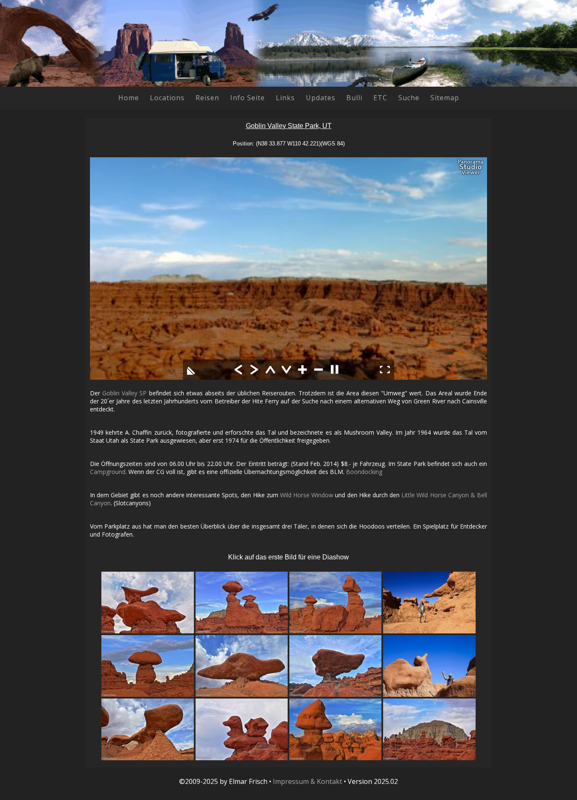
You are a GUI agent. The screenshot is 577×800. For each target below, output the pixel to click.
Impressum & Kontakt (307, 781)
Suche (408, 97)
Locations (167, 97)
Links (285, 97)
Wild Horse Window (306, 495)
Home (128, 97)
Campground (107, 472)
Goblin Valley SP (124, 393)
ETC (380, 97)
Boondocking (364, 472)
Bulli (354, 97)
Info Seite (247, 97)
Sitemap (444, 97)
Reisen (207, 97)
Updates (320, 97)
